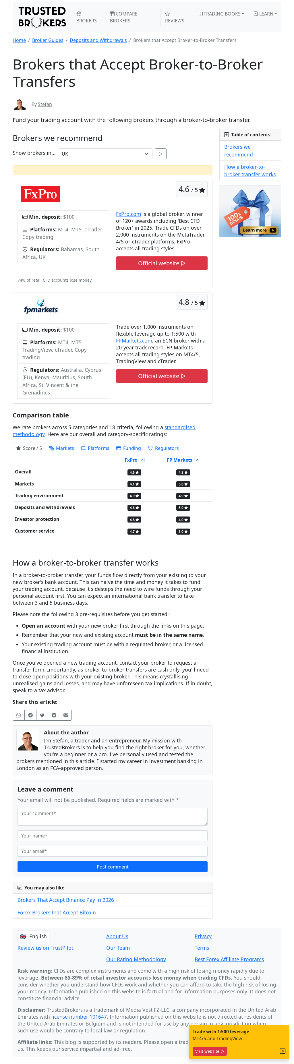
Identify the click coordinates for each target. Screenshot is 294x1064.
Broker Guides (47, 40)
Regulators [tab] (166, 448)
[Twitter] (42, 715)
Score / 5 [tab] (32, 448)
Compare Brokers (124, 17)
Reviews (174, 21)
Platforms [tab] (98, 448)
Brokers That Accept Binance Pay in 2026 (66, 899)
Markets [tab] (64, 448)
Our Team (118, 947)
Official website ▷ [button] (162, 263)
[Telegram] (30, 715)
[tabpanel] (112, 497)
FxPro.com (128, 213)
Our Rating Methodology (136, 959)
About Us (117, 936)
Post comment (113, 867)
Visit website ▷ (209, 1051)
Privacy (203, 936)
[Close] (283, 1051)
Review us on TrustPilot (45, 947)
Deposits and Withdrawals (98, 40)
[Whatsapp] (19, 715)
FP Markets (180, 460)
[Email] (66, 715)
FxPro (132, 460)
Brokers (86, 21)
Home (19, 40)
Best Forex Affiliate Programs (229, 959)
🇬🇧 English (33, 936)
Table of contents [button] (250, 134)
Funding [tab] (131, 448)
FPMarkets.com (134, 340)
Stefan (45, 104)
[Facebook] (54, 715)
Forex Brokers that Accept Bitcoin (57, 912)
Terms (202, 947)
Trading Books (221, 14)
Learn (265, 14)
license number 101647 (79, 1016)
